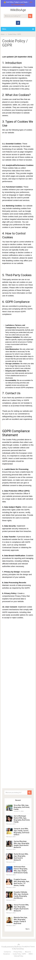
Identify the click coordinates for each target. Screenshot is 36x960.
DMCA (31, 954)
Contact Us (7, 952)
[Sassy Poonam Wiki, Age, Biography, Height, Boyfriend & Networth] (9, 910)
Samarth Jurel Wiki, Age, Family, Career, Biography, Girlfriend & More (21, 832)
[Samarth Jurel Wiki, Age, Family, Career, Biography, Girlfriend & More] (9, 834)
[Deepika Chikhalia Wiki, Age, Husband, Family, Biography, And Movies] (9, 897)
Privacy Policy (18, 952)
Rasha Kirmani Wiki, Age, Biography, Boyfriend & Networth (21, 857)
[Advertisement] (19, 52)
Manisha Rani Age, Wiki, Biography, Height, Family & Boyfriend (21, 920)
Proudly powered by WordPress (11, 946)
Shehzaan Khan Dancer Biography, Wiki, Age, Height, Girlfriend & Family (21, 870)
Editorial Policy (18, 956)
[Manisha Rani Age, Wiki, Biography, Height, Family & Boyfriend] (9, 923)
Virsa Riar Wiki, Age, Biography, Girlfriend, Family (22, 807)
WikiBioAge (18, 9)
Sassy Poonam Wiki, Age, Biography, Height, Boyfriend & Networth (21, 908)
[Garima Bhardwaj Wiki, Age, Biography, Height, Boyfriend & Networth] (9, 847)
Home (2, 34)
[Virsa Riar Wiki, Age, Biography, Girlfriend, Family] (9, 811)
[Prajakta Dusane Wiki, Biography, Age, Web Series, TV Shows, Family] (9, 885)
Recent (18, 800)
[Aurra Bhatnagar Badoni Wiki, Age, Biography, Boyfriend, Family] (9, 821)
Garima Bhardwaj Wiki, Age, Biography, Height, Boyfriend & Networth (21, 844)
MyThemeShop (19, 949)
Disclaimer (6, 954)
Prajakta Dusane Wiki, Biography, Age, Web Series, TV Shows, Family (21, 882)
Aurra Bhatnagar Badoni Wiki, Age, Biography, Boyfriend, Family (22, 819)
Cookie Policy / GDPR (19, 954)
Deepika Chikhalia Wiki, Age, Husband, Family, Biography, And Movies (21, 895)
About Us (28, 952)
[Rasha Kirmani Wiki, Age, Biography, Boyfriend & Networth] (9, 859)
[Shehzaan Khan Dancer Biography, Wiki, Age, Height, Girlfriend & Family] (9, 872)
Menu (4, 29)
